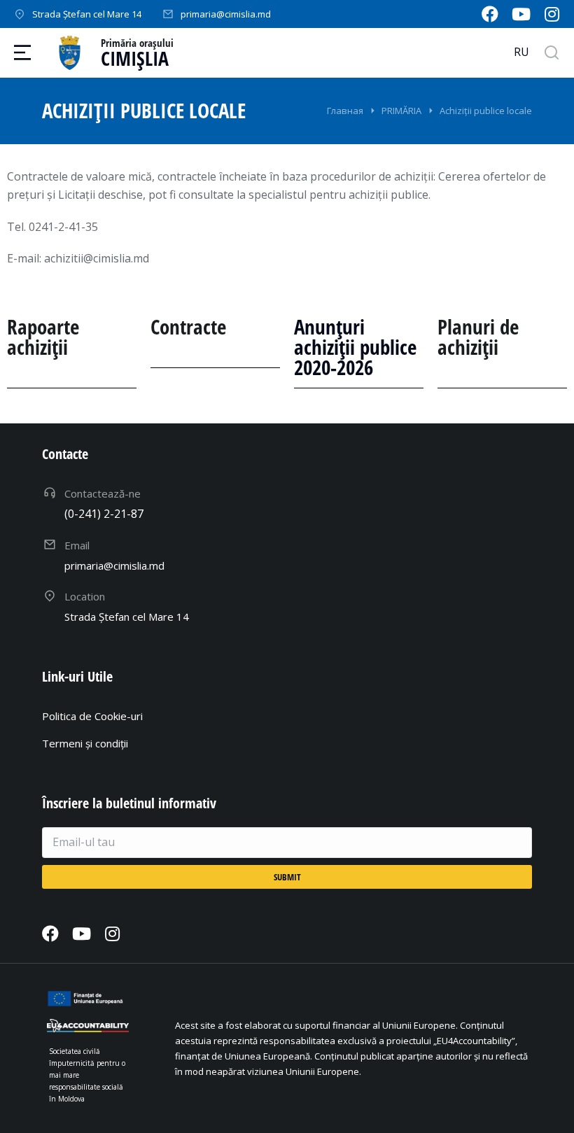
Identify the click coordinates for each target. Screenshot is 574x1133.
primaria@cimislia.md (226, 14)
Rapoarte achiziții (43, 336)
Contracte (188, 326)
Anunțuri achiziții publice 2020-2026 (355, 347)
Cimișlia (135, 58)
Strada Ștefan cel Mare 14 (86, 14)
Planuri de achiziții (478, 336)
